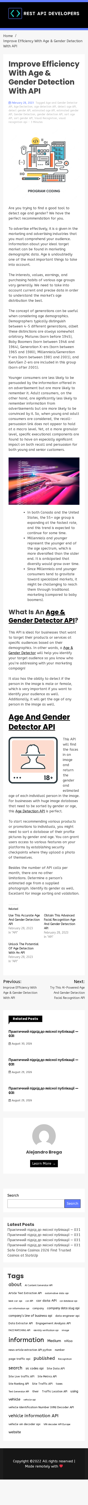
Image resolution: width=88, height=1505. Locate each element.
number (60, 1349)
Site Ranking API (19, 1383)
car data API (46, 1301)
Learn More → (44, 1163)
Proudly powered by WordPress (36, 1490)
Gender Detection (24, 114)
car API (29, 1301)
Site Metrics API (47, 1376)
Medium (54, 1341)
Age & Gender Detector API (42, 616)
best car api (15, 1300)
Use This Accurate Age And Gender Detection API (24, 920)
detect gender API (20, 110)
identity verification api (46, 1330)
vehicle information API (34, 1415)
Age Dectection (23, 106)
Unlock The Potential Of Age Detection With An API (24, 948)
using (74, 1391)
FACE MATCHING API (19, 1330)
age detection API (45, 106)
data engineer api (67, 1315)
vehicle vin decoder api (24, 1424)
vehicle (14, 1399)
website (15, 1432)
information (26, 1340)
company (38, 1308)
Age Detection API (30, 811)
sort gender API (23, 118)
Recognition (65, 1359)
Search (72, 1204)
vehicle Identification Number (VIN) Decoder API (41, 1407)
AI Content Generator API (39, 1285)
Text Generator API (19, 1391)
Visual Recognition (45, 118)
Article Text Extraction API (25, 1293)
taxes (59, 1383)
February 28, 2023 (23, 102)
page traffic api (19, 1359)
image (65, 1330)
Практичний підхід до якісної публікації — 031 (43, 1034)
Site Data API (56, 1368)
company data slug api (63, 1308)
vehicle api (29, 1399)
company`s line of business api (30, 1316)
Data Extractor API (21, 1323)
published (44, 1358)
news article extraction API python (30, 1349)
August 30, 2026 (21, 1043)
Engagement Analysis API (53, 1323)
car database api (68, 1301)
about (15, 1284)
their (35, 1391)
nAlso (68, 1341)
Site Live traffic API (21, 1376)
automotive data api (57, 1293)
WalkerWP (58, 1495)
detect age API (67, 106)
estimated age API (43, 110)
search (15, 1367)
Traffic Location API (54, 1391)
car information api (19, 1308)
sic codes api (35, 1368)
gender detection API (50, 114)
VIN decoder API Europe (57, 1424)
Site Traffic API (42, 1383)
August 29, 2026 (21, 1072)
